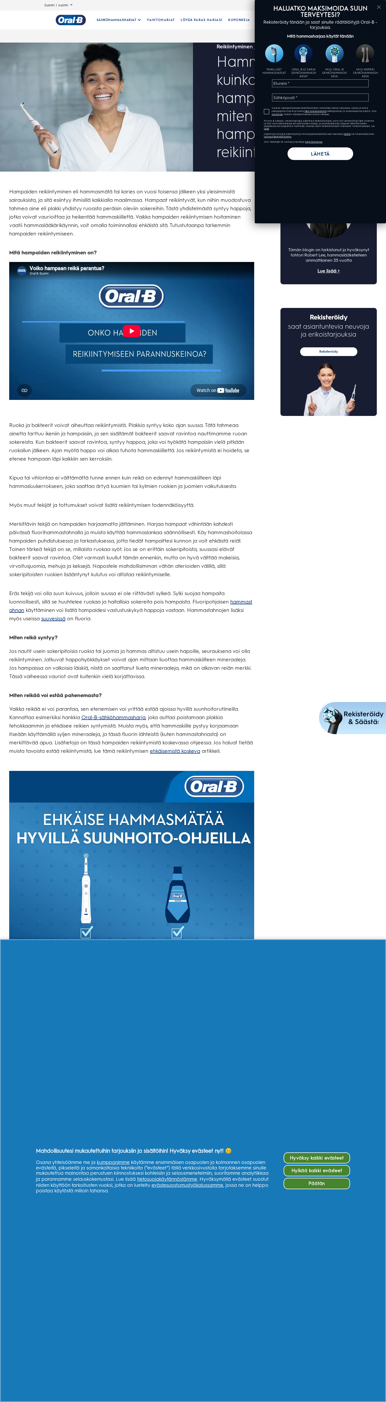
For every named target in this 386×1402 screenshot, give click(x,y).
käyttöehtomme (314, 142)
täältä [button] (347, 134)
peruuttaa (277, 114)
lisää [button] (266, 128)
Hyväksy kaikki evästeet (317, 1158)
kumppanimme (113, 1162)
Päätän (317, 1183)
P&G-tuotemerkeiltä (316, 111)
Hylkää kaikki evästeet (316, 1170)
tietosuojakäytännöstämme (167, 1179)
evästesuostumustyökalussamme (187, 1185)
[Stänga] (379, 7)
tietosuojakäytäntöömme (277, 136)
